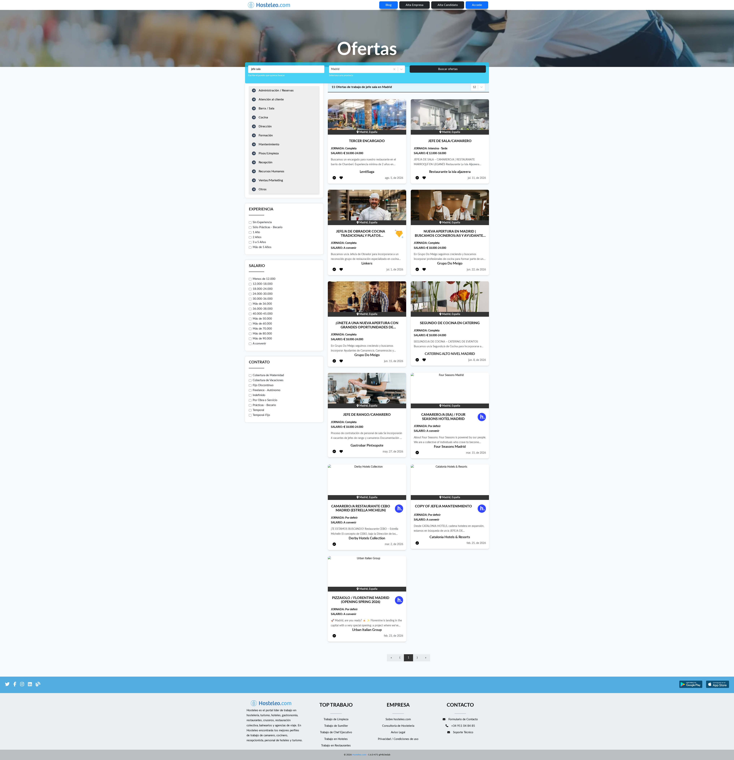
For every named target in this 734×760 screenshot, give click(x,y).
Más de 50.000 (262, 318)
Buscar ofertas (448, 69)
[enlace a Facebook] (14, 685)
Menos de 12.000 (264, 278)
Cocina (263, 117)
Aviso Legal (398, 732)
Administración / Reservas (276, 90)
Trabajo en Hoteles (336, 739)
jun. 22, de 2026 (476, 269)
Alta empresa (414, 5)
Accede (477, 5)
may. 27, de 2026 (393, 451)
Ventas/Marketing (271, 180)
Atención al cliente (271, 99)
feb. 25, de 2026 (476, 543)
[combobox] (331, 69)
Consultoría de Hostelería (398, 725)
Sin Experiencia (262, 222)
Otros (262, 189)
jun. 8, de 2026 (477, 360)
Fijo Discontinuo (263, 385)
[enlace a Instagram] (22, 685)
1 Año (256, 232)
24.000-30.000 (263, 293)
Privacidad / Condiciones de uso (398, 739)
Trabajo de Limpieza (336, 719)
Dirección (265, 126)
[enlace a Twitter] (7, 685)
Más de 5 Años (262, 247)
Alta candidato (448, 5)
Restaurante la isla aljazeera (450, 172)
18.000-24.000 (263, 288)
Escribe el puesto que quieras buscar (266, 75)
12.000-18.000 (263, 283)
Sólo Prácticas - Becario (268, 227)
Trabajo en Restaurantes (336, 745)
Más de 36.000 (262, 303)
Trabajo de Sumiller (336, 725)
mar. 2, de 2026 (394, 544)
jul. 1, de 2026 (394, 269)
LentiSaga (367, 172)
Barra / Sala (266, 108)
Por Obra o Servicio (265, 400)
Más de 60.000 (262, 323)
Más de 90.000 (262, 338)
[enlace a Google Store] (690, 687)
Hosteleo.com (359, 754)
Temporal (258, 410)
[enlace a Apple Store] (717, 687)
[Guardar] (341, 178)
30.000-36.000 (263, 298)
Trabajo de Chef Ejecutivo (336, 732)
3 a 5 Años (259, 242)
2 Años (257, 237)
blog (388, 5)
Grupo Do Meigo (449, 263)
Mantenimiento (269, 144)
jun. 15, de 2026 (393, 361)
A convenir (259, 343)
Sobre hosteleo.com (398, 719)
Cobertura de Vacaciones (268, 380)
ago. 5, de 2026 (394, 178)
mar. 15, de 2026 (476, 453)
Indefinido (259, 395)
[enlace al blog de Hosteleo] (38, 685)
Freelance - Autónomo (266, 390)
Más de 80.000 (262, 333)
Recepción (265, 162)
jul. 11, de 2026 (477, 178)
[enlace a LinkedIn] (30, 685)
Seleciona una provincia (341, 75)
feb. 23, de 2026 (393, 636)
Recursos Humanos (271, 171)
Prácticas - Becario (264, 405)
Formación (266, 135)
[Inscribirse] (334, 178)
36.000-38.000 (263, 308)
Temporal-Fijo (261, 415)
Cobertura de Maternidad (268, 375)
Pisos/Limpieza (269, 153)
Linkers (366, 263)
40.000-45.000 (263, 313)
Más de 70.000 (262, 328)
